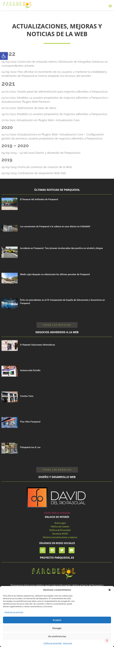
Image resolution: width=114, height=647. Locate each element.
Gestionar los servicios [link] (13, 612)
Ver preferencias (57, 636)
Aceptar (57, 620)
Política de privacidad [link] (53, 643)
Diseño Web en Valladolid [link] (57, 512)
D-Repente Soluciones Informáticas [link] (37, 344)
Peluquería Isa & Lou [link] (30, 447)
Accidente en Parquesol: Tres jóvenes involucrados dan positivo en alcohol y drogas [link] (61, 248)
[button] (109, 589)
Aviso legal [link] (67, 643)
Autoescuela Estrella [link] (30, 370)
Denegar (57, 628)
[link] (4, 56)
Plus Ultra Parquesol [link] (30, 421)
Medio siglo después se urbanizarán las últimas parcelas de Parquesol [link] (55, 274)
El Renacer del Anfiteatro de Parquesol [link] (39, 199)
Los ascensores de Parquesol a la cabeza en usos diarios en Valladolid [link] (55, 226)
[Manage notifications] (107, 640)
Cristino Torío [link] (26, 396)
